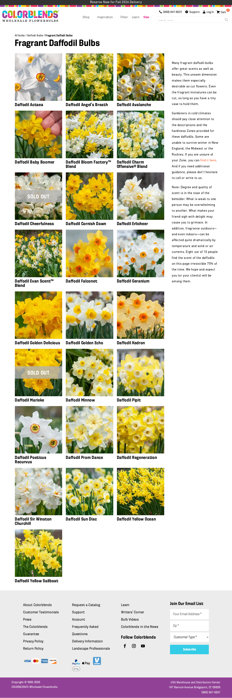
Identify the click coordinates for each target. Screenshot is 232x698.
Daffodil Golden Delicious (37, 343)
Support (78, 612)
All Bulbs (20, 35)
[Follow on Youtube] (143, 646)
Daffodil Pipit (129, 400)
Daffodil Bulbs (35, 35)
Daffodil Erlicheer (132, 224)
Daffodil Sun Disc (81, 519)
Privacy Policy (33, 641)
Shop (86, 17)
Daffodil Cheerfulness (34, 224)
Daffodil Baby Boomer (35, 162)
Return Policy (33, 649)
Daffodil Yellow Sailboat (36, 581)
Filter (124, 17)
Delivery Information (87, 641)
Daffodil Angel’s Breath (87, 105)
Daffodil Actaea (29, 105)
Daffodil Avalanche (134, 105)
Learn (136, 17)
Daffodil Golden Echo (84, 343)
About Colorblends (37, 605)
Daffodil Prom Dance (84, 457)
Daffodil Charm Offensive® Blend (132, 164)
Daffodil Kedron (131, 343)
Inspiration (105, 17)
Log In (210, 12)
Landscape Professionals (91, 649)
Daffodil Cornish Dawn (86, 224)
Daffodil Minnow (80, 400)
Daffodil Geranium (133, 281)
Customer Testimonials (41, 612)
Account (78, 620)
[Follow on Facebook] (125, 646)
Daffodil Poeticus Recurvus (30, 459)
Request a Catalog (86, 605)
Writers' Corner (132, 612)
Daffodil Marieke (29, 400)
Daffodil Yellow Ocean (136, 519)
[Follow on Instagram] (134, 646)
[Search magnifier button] (226, 20)
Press (27, 620)
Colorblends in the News (139, 627)
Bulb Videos (130, 620)
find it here (208, 160)
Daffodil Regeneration (137, 457)
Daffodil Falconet (81, 281)
